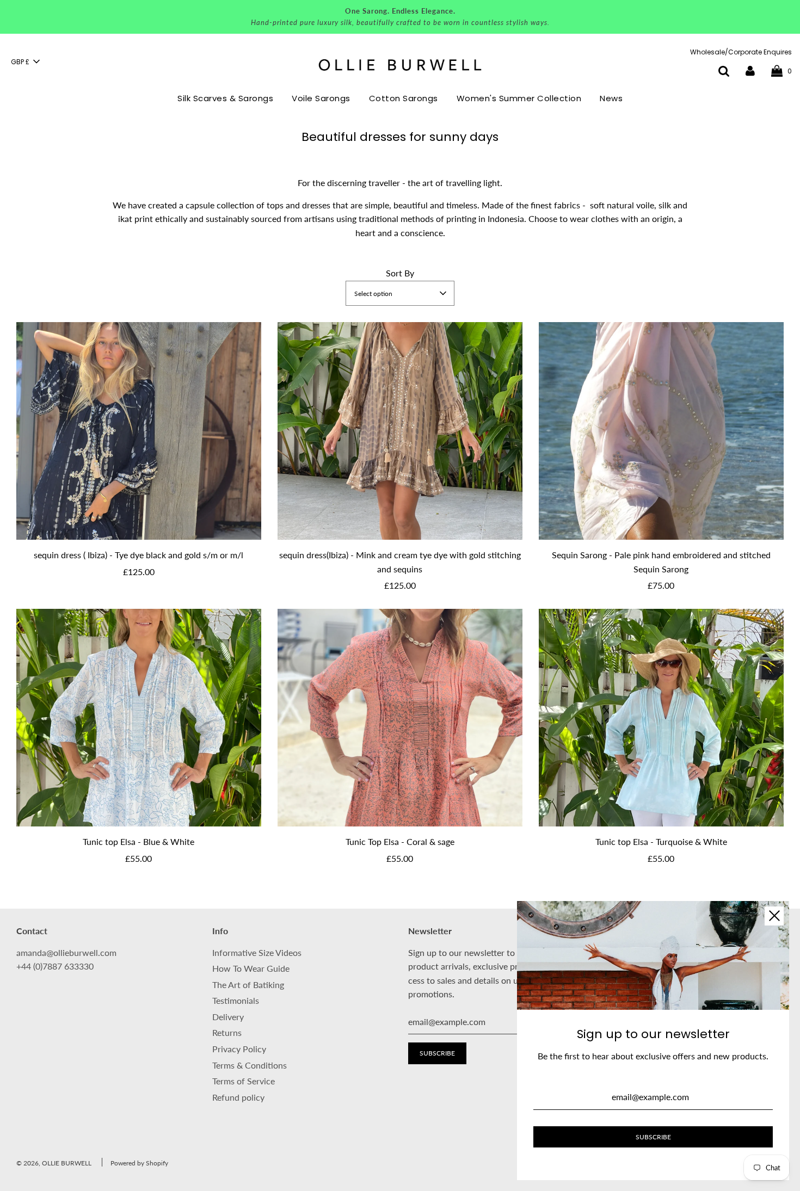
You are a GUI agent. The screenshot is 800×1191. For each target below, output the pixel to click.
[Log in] (750, 70)
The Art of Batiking (248, 984)
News (611, 98)
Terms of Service (243, 1081)
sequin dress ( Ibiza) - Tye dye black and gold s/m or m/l (138, 555)
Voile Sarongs (321, 98)
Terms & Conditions (249, 1065)
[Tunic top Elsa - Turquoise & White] (661, 717)
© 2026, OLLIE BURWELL (53, 1163)
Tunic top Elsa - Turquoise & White (661, 841)
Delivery (228, 1016)
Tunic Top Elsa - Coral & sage (400, 841)
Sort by (400, 273)
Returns (227, 1032)
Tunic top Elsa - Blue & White (138, 841)
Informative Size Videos (256, 952)
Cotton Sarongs (403, 98)
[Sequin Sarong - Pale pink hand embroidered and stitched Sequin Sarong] (661, 431)
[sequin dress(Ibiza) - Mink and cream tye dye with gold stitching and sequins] (400, 431)
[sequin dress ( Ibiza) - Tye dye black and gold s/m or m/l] (138, 431)
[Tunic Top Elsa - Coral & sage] (400, 717)
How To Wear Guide (251, 968)
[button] (25, 61)
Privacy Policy (239, 1049)
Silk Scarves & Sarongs (225, 98)
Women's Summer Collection (519, 98)
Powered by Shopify (139, 1163)
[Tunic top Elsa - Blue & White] (138, 717)
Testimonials (235, 1000)
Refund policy (238, 1097)
